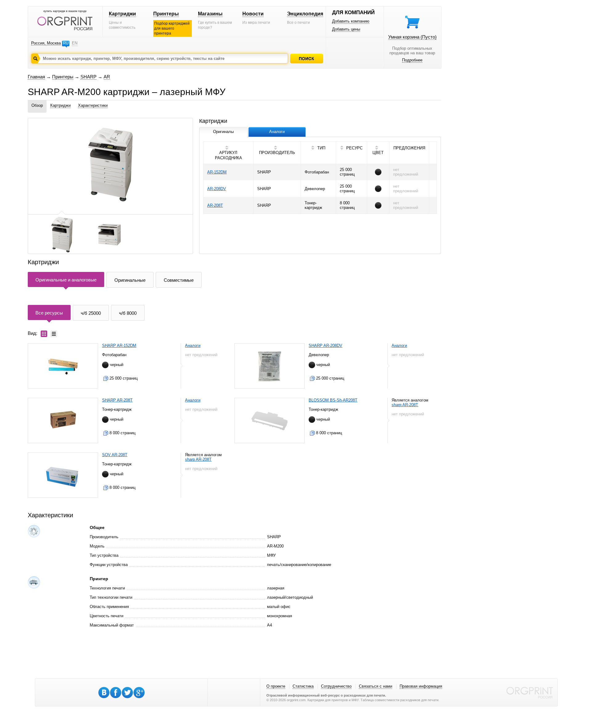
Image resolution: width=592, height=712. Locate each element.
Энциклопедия (305, 13)
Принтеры (166, 13)
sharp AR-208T (405, 404)
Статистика (303, 686)
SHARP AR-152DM (119, 345)
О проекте (275, 686)
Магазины (210, 13)
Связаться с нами (375, 686)
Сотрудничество (336, 686)
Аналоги (192, 345)
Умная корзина (412, 37)
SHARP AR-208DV (325, 345)
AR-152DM (217, 172)
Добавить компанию (350, 21)
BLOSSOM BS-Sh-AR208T (333, 400)
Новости (253, 13)
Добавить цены (346, 29)
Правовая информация (421, 686)
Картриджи (122, 13)
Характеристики (93, 105)
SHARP (88, 76)
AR (107, 76)
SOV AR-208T (114, 454)
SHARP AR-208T (117, 400)
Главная (36, 76)
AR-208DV (216, 188)
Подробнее (412, 60)
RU (65, 43)
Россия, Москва (46, 43)
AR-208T (215, 205)
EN (74, 43)
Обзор (37, 105)
